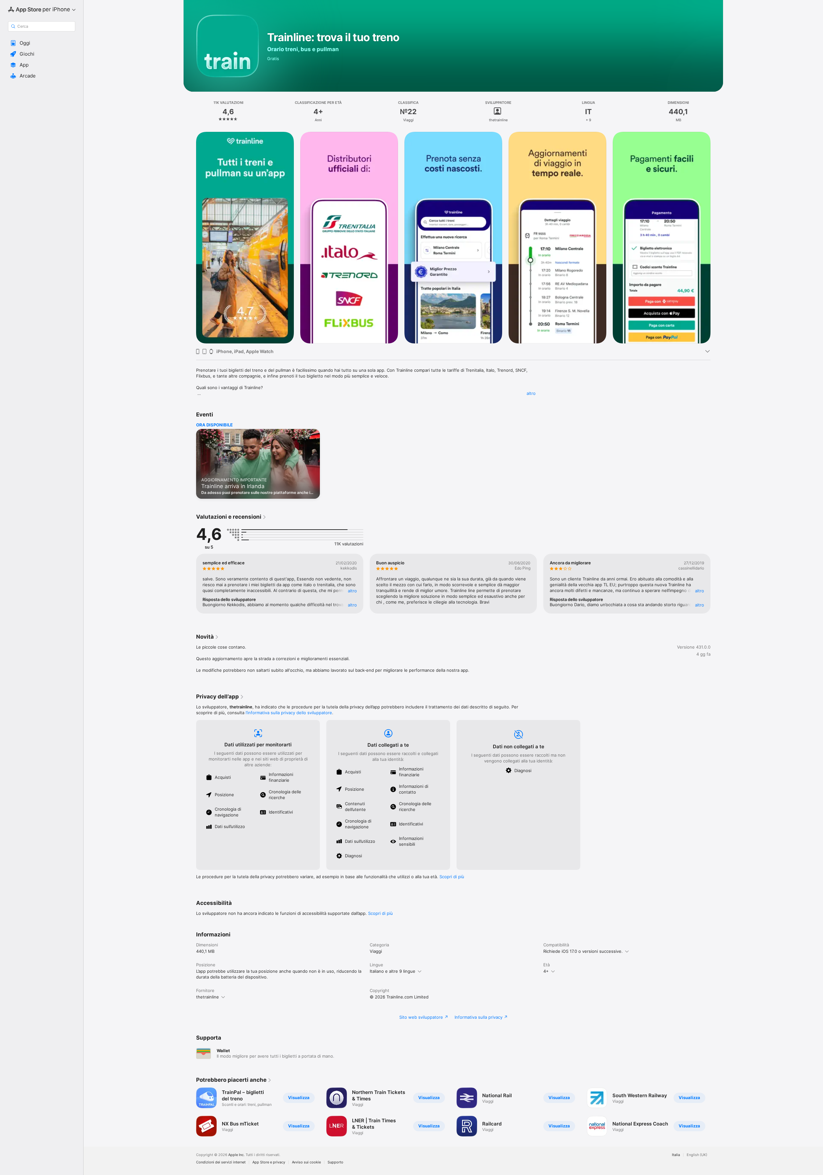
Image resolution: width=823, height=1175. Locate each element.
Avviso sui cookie (306, 1162)
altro (531, 393)
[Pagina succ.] (716, 237)
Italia (676, 1155)
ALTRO (352, 590)
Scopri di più (451, 876)
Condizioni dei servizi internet (221, 1162)
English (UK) (697, 1155)
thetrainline (207, 996)
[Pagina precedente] (189, 237)
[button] (41, 43)
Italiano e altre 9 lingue (392, 971)
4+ (546, 971)
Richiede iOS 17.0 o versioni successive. (583, 951)
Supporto (335, 1162)
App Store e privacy (268, 1162)
